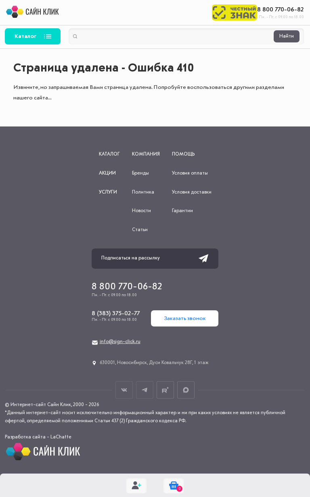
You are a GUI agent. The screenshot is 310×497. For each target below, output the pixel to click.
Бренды (140, 173)
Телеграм (144, 389)
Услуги (108, 192)
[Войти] (136, 485)
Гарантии (182, 210)
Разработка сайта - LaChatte (38, 437)
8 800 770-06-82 (280, 9)
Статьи (140, 229)
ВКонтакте (124, 389)
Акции (107, 173)
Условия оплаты (190, 173)
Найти (286, 36)
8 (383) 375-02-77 (116, 313)
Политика (143, 192)
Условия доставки (192, 192)
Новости (141, 210)
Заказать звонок (185, 318)
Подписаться (203, 258)
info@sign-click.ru (120, 341)
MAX (186, 389)
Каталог (25, 36)
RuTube (165, 389)
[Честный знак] (234, 12)
